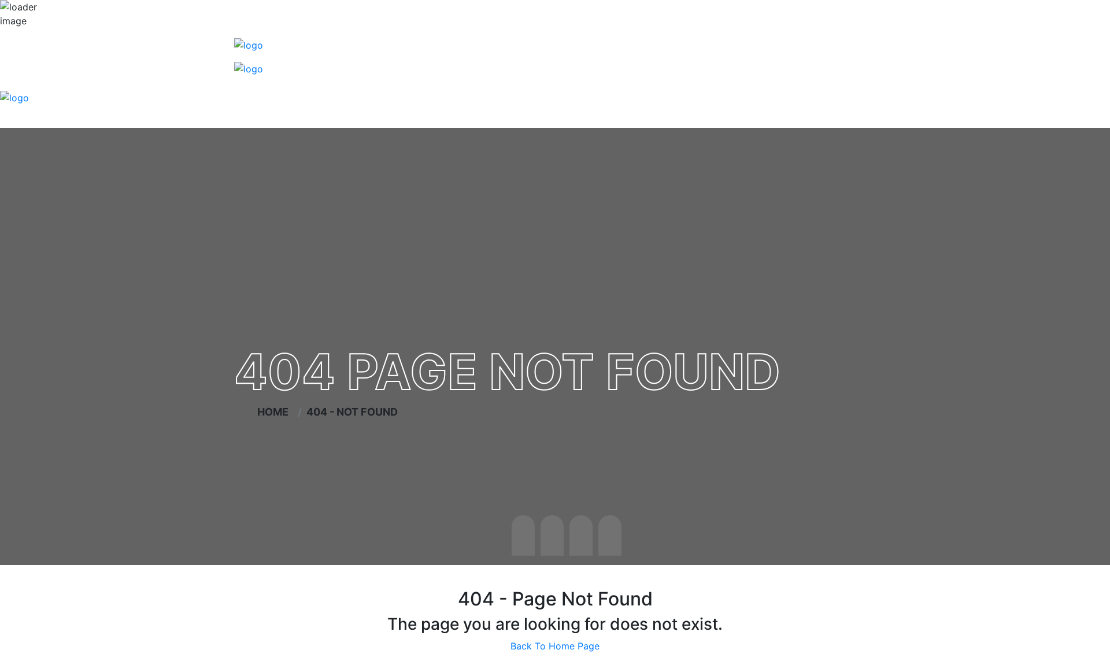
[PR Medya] (248, 44)
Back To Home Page (555, 646)
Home (275, 412)
